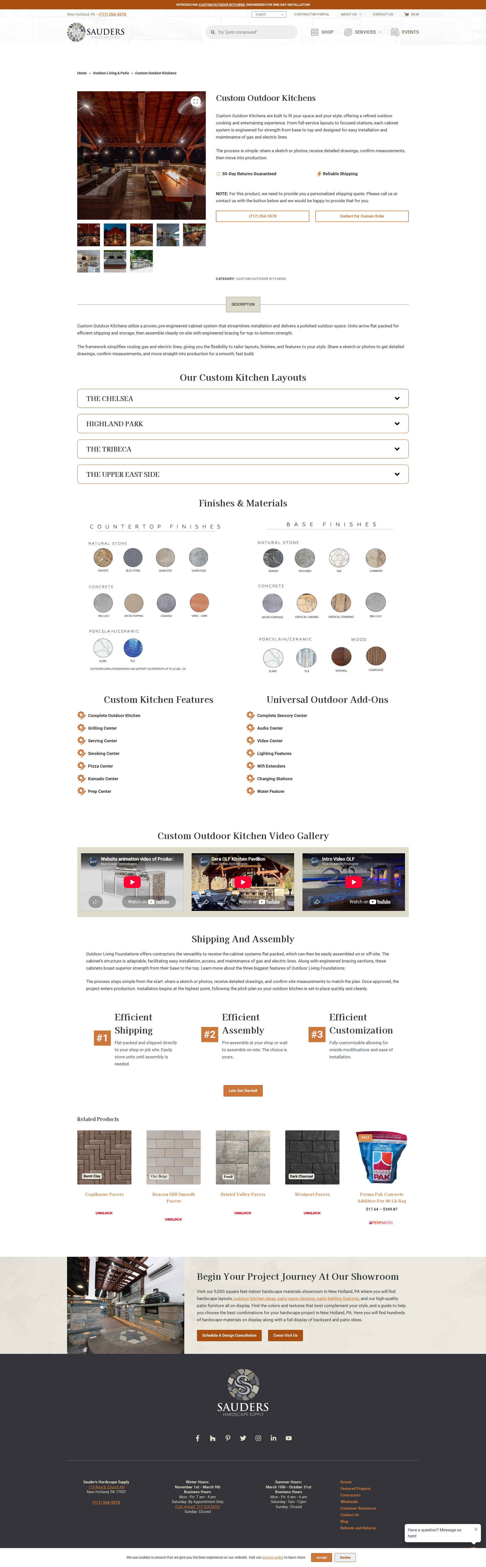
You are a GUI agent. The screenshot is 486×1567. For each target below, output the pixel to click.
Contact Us (383, 14)
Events (410, 32)
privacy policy (273, 1557)
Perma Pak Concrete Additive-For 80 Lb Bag (381, 1197)
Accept (321, 1557)
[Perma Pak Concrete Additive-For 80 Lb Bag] (382, 1157)
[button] (243, 398)
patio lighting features (338, 1298)
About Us (349, 14)
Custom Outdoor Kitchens (222, 5)
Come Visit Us (285, 1335)
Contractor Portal (311, 14)
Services (365, 32)
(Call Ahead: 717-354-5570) (197, 1507)
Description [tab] (243, 304)
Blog (344, 1521)
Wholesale (349, 1501)
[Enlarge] (233, 521)
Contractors (350, 1495)
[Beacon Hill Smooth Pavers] (174, 1157)
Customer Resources (358, 1508)
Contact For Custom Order (362, 216)
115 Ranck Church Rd (106, 1487)
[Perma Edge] (381, 1222)
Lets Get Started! (243, 1090)
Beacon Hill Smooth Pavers (173, 1197)
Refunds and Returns (358, 1528)
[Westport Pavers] (312, 1157)
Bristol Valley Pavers (243, 1194)
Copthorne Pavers (104, 1194)
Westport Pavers (312, 1194)
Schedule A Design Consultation (229, 1335)
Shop (327, 32)
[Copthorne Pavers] (104, 1157)
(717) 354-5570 (112, 14)
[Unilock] (104, 1212)
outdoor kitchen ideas (255, 1298)
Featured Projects (355, 1488)
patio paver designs (296, 1298)
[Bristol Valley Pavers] (243, 1157)
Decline (345, 1557)
